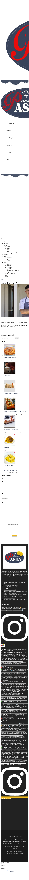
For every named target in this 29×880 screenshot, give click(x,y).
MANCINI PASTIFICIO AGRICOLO (11, 393)
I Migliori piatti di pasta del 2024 (11, 480)
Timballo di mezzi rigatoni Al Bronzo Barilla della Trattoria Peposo (15, 592)
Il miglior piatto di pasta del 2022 (11, 429)
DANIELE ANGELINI (6, 319)
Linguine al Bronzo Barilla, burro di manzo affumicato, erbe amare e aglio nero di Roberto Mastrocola (14, 488)
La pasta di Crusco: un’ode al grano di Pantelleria (15, 481)
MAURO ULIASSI (7, 375)
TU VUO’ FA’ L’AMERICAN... (9, 465)
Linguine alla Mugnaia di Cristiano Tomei (13, 490)
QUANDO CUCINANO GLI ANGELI (11, 470)
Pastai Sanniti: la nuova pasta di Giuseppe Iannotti (15, 492)
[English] (2, 239)
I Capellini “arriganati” (9, 482)
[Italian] (1, 239)
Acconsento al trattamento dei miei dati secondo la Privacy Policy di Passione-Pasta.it (14, 531)
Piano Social (18, 851)
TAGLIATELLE (6, 447)
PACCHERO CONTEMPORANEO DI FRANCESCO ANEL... (15, 411)
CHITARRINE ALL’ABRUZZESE (10, 357)
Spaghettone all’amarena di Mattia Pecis (13, 494)
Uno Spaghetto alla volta (9, 493)
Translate (12, 871)
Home (2, 279)
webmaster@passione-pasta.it (14, 853)
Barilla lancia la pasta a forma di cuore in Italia (14, 478)
